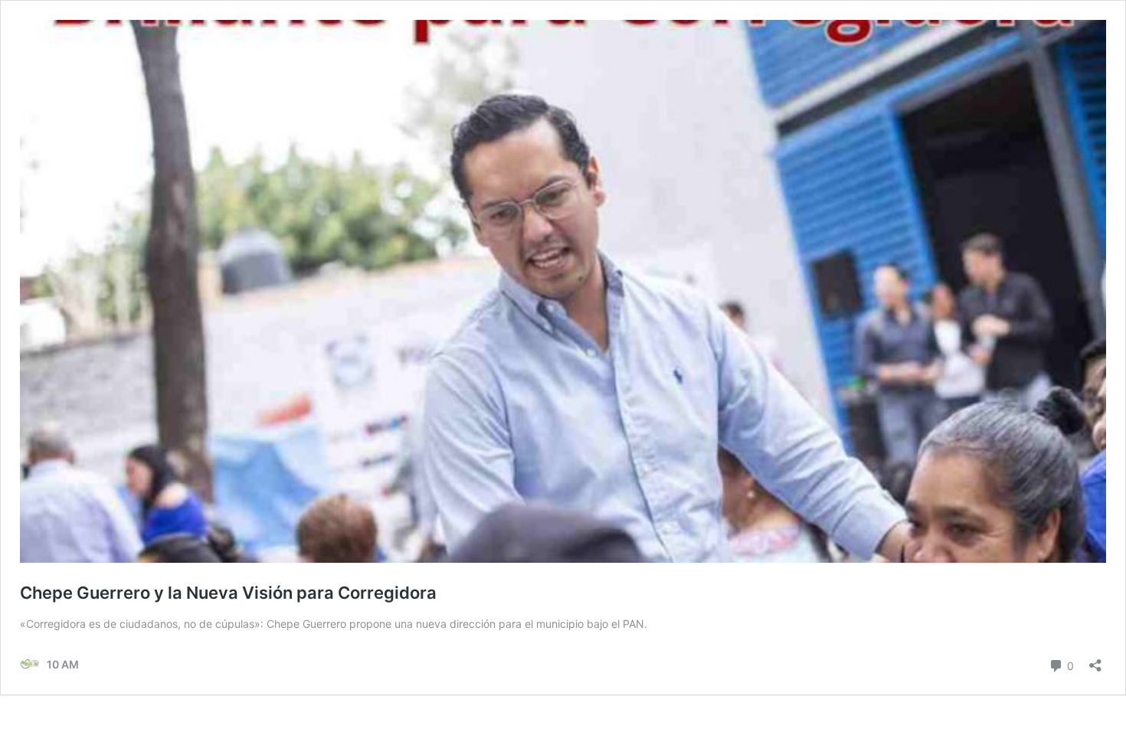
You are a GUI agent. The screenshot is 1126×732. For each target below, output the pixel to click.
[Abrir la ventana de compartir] (1095, 660)
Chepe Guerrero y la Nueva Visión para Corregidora (228, 593)
